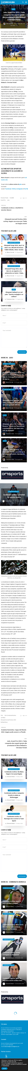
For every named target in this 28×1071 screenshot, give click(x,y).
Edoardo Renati (8, 501)
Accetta (4, 1068)
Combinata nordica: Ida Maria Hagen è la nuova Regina (14, 773)
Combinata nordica (13, 491)
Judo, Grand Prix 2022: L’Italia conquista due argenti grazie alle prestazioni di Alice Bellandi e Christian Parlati (16, 744)
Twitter (13, 189)
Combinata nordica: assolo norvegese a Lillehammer (11, 954)
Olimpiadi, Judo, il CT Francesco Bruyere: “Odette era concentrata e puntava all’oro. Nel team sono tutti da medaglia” (13, 427)
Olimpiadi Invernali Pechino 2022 (8, 720)
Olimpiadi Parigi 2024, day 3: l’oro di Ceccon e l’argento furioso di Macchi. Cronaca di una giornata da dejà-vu (13, 376)
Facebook (8, 189)
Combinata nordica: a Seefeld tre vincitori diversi (12, 209)
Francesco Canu (9, 23)
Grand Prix (3, 200)
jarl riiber (3, 717)
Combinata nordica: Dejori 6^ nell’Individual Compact (12, 902)
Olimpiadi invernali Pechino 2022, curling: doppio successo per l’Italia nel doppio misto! (15, 221)
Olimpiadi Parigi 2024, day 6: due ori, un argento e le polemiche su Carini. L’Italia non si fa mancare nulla (14, 271)
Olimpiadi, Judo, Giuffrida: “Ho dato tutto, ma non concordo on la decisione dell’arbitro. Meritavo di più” (14, 453)
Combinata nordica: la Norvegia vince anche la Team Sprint (14, 819)
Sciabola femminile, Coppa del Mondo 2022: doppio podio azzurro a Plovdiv (13, 731)
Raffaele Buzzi (4, 722)
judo (20, 184)
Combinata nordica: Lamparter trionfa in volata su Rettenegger (14, 795)
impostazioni (6, 1065)
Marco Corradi (10, 252)
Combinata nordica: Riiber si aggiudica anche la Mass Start (12, 979)
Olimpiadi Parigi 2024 (13, 242)
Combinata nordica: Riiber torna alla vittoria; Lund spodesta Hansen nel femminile (13, 927)
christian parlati (4, 197)
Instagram (19, 189)
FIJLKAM (12, 197)
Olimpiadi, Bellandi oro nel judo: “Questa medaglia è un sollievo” (14, 294)
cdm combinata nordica (10, 715)
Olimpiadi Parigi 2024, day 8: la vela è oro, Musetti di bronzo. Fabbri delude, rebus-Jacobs (14, 248)
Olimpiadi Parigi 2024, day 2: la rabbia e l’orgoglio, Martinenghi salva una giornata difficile (13, 403)
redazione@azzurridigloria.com (11, 1046)
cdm (2, 715)
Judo (13, 9)
